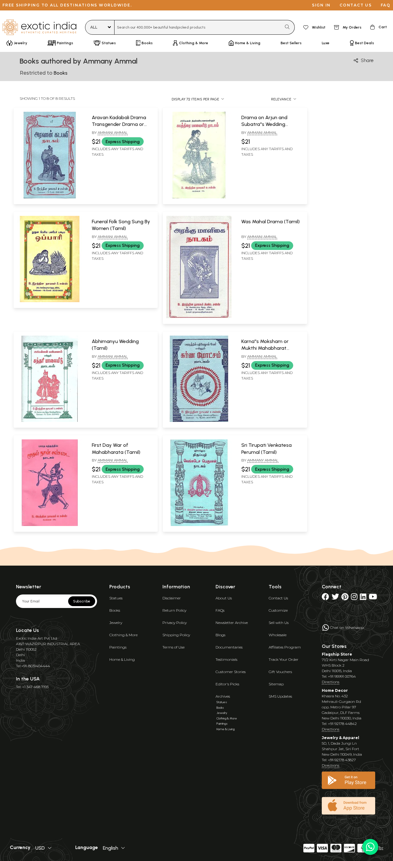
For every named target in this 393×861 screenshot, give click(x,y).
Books (114, 610)
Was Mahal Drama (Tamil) (270, 221)
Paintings (117, 647)
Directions (330, 682)
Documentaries (229, 647)
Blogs (220, 635)
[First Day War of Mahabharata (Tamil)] (49, 525)
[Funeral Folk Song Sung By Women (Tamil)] (49, 301)
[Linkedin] (363, 598)
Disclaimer (171, 598)
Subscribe (81, 601)
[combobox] (198, 27)
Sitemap (276, 684)
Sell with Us (279, 622)
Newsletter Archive (232, 622)
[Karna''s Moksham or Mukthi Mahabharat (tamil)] (198, 421)
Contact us (356, 5)
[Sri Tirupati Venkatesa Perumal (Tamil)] (198, 525)
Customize (278, 610)
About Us (224, 598)
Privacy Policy (174, 622)
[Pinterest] (344, 598)
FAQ (386, 5)
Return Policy (174, 610)
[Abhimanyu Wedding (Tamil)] (49, 421)
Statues (116, 598)
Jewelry (115, 622)
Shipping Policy (176, 635)
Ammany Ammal (262, 460)
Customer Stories (231, 671)
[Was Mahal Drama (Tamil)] (198, 317)
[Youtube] (373, 598)
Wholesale (277, 635)
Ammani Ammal (113, 132)
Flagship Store (337, 654)
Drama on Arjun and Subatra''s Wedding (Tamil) (264, 124)
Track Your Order (283, 659)
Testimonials (226, 659)
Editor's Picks (227, 684)
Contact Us (278, 598)
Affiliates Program (285, 647)
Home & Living (122, 659)
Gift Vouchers (280, 671)
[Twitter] (335, 598)
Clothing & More (123, 635)
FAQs (220, 610)
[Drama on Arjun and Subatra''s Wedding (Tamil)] (198, 197)
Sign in (321, 5)
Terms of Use (173, 647)
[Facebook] (325, 598)
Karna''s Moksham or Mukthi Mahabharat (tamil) (265, 348)
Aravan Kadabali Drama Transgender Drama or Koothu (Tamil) (119, 124)
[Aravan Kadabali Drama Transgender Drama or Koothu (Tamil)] (49, 197)
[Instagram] (354, 598)
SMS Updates (280, 696)
